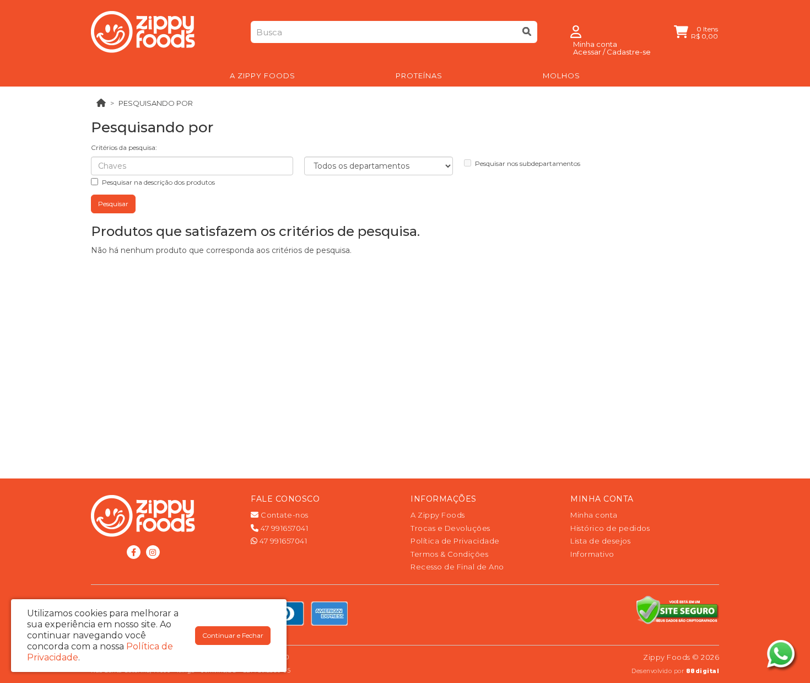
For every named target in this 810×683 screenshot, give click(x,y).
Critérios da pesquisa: (124, 147)
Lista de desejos (600, 540)
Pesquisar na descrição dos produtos (158, 182)
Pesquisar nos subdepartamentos (527, 163)
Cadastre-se (629, 51)
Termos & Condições (449, 554)
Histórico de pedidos (610, 528)
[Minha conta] (575, 30)
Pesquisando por (155, 103)
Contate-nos (284, 514)
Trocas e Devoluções (450, 528)
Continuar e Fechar (232, 635)
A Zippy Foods (438, 514)
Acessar (587, 51)
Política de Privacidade (455, 540)
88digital (703, 671)
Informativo (592, 554)
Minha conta (594, 514)
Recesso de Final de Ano (457, 566)
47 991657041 (283, 528)
